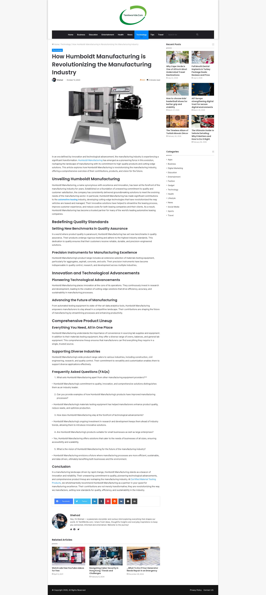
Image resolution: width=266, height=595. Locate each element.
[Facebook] (75, 529)
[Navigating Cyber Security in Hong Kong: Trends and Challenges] (106, 556)
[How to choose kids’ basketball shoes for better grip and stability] (177, 89)
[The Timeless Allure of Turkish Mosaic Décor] (177, 121)
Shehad (60, 80)
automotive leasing (67, 199)
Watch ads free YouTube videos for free (68, 569)
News (129, 34)
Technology (141, 34)
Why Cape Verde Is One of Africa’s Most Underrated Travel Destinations (176, 70)
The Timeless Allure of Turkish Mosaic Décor (177, 132)
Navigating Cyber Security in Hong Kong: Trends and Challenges (103, 571)
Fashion (171, 181)
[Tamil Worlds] (133, 15)
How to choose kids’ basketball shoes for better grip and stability (176, 103)
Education (93, 34)
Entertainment (108, 34)
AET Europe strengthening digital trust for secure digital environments (202, 103)
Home (70, 34)
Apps (170, 159)
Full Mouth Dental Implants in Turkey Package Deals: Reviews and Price (201, 70)
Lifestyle (172, 198)
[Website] (71, 529)
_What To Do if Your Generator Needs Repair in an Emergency (142, 569)
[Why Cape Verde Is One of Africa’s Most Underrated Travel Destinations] (177, 57)
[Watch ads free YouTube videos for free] (68, 556)
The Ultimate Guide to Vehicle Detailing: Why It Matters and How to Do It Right (203, 134)
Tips (152, 34)
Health (121, 34)
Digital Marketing (175, 168)
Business (81, 34)
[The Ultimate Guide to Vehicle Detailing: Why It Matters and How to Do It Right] (203, 121)
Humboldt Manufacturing (90, 160)
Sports (171, 211)
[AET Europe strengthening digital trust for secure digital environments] (203, 89)
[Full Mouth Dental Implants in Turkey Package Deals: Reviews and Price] (203, 57)
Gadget (171, 185)
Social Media (173, 207)
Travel (160, 34)
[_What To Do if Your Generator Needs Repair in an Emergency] (143, 556)
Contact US (208, 590)
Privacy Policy (196, 590)
